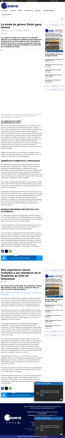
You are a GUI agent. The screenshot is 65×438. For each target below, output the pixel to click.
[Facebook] (2, 251)
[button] (62, 19)
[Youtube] (19, 423)
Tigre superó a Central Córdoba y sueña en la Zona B (54, 65)
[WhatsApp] (10, 251)
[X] (6, 251)
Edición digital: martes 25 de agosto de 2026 (53, 55)
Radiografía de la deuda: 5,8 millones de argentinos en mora (54, 60)
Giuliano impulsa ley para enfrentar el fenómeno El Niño (53, 75)
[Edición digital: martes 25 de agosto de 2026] (54, 40)
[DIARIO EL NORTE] (12, 6)
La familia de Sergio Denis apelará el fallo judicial (53, 70)
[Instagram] (10, 423)
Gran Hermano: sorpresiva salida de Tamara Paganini (53, 80)
